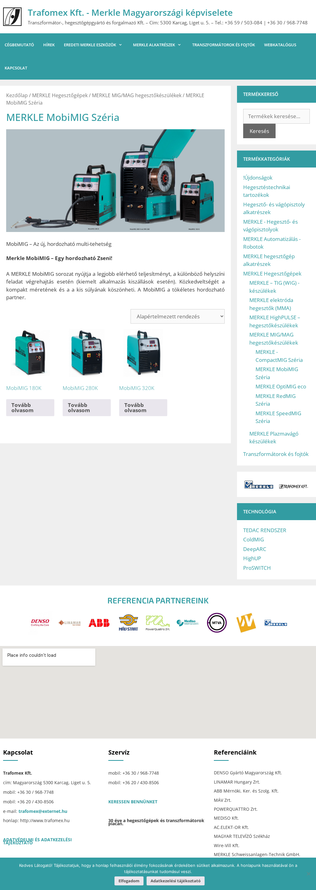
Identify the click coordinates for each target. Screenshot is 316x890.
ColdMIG (253, 539)
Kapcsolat (16, 68)
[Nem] (308, 874)
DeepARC (254, 549)
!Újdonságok (257, 177)
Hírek (49, 45)
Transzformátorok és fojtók (223, 45)
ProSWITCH (257, 567)
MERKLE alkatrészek (154, 45)
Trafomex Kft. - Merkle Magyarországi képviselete (130, 12)
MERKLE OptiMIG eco (281, 386)
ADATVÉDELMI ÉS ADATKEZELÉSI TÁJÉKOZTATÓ (37, 841)
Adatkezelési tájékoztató (176, 881)
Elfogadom (128, 881)
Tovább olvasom (22, 407)
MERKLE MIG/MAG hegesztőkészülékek (136, 95)
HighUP (252, 558)
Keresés (259, 131)
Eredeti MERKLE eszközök (90, 45)
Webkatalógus (280, 45)
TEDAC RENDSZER (264, 530)
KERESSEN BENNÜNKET (132, 802)
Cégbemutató (19, 45)
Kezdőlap (17, 95)
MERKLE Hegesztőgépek (60, 95)
